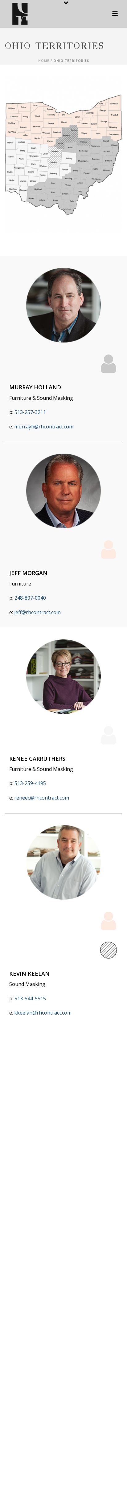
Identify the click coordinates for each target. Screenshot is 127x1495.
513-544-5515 (30, 998)
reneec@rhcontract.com (42, 797)
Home (43, 61)
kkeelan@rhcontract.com (43, 1012)
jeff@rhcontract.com (37, 612)
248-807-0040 (30, 597)
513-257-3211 (30, 412)
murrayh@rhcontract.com (43, 426)
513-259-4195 (30, 783)
